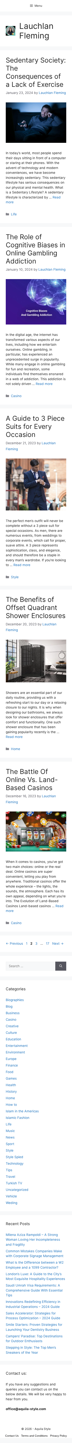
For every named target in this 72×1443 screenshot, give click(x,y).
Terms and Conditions (34, 1435)
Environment (15, 1052)
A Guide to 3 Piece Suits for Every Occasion (35, 426)
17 (48, 943)
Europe (11, 1059)
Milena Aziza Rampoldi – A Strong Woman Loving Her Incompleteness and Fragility (33, 1239)
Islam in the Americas (22, 1111)
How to (11, 1105)
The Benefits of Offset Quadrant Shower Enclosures (35, 607)
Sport (10, 1144)
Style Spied (14, 1157)
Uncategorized (17, 1190)
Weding (11, 1203)
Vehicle (11, 1196)
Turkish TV (14, 1183)
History (11, 1091)
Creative (12, 1026)
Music (10, 1131)
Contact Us (12, 1435)
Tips (9, 1170)
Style (15, 577)
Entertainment (17, 1046)
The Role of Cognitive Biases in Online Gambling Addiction (35, 249)
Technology (14, 1163)
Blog (9, 1006)
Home (15, 749)
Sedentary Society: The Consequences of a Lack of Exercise (36, 72)
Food (9, 1072)
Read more (44, 384)
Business (13, 1013)
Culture (11, 1033)
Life (14, 214)
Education (13, 1039)
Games (11, 1078)
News (10, 1137)
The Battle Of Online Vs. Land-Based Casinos (32, 779)
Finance (12, 1065)
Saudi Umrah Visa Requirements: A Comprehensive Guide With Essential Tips (34, 1290)
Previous (14, 943)
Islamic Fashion (17, 1118)
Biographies (15, 1000)
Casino (16, 396)
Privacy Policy (58, 1435)
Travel (10, 1177)
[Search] (60, 966)
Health (11, 1085)
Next (58, 943)
